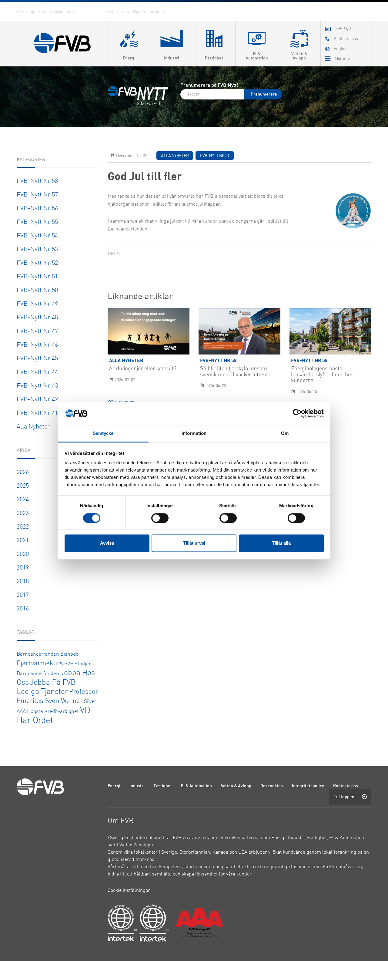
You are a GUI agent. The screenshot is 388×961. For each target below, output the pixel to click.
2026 (23, 472)
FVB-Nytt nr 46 (37, 345)
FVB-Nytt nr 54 (37, 236)
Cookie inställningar (129, 890)
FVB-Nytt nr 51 (37, 277)
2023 (23, 513)
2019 (23, 568)
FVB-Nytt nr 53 (37, 250)
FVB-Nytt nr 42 (37, 400)
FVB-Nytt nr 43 (37, 386)
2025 (23, 486)
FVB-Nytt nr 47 (37, 331)
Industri (137, 786)
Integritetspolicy (308, 786)
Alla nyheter (33, 427)
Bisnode (69, 654)
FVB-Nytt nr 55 (37, 222)
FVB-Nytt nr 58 (37, 181)
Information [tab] (194, 433)
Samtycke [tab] (103, 433)
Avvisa (107, 543)
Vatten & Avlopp (236, 786)
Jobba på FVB (53, 683)
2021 (23, 541)
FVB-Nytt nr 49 (37, 304)
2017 (23, 595)
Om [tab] (285, 433)
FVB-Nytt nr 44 (37, 372)
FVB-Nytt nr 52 (37, 263)
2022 (23, 527)
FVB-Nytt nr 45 (37, 359)
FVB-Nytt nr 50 (37, 290)
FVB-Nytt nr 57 (37, 195)
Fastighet (163, 786)
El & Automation (196, 786)
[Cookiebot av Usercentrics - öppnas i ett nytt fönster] (297, 413)
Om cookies (271, 786)
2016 (23, 609)
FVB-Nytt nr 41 (37, 413)
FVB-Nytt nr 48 (37, 318)
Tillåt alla (281, 543)
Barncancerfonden (38, 654)
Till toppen (344, 797)
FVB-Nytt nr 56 (37, 209)
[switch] (160, 518)
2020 (23, 554)
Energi (114, 786)
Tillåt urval (194, 543)
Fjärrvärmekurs (40, 663)
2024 (23, 500)
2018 (23, 582)
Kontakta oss (345, 786)
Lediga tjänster (42, 692)
